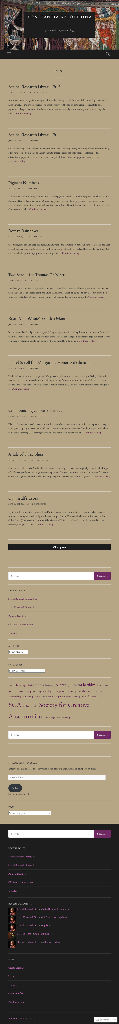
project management (76, 696)
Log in (11, 976)
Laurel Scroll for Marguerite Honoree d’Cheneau (49, 362)
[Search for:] (59, 576)
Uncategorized (53, 717)
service (34, 706)
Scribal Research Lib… (28, 909)
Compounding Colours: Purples (35, 410)
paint (102, 691)
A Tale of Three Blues (25, 454)
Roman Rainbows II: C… (29, 942)
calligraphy (48, 685)
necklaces (93, 691)
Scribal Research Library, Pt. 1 (34, 135)
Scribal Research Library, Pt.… (56, 909)
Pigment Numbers (23, 183)
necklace (83, 691)
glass (70, 685)
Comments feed (16, 993)
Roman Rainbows (23, 231)
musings (72, 691)
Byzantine (34, 685)
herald (77, 685)
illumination (20, 691)
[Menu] (8, 54)
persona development (43, 696)
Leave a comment (39, 92)
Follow (15, 788)
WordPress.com (16, 1002)
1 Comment (31, 140)
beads (12, 685)
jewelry (46, 691)
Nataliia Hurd (24, 933)
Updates (12, 633)
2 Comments (39, 504)
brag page (21, 685)
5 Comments (32, 368)
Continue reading (23, 113)
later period (59, 691)
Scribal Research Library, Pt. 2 (34, 87)
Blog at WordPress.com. (24, 1018)
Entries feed (14, 985)
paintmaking (15, 696)
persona (27, 696)
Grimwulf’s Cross (23, 498)
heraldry (89, 684)
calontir (61, 684)
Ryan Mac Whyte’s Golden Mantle (38, 319)
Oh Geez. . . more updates (20, 624)
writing (66, 717)
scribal (26, 706)
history (99, 685)
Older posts (59, 547)
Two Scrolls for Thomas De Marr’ (37, 275)
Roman (92, 696)
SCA (15, 704)
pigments (60, 696)
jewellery (35, 691)
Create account (16, 967)
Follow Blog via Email (22, 762)
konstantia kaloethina (59, 17)
